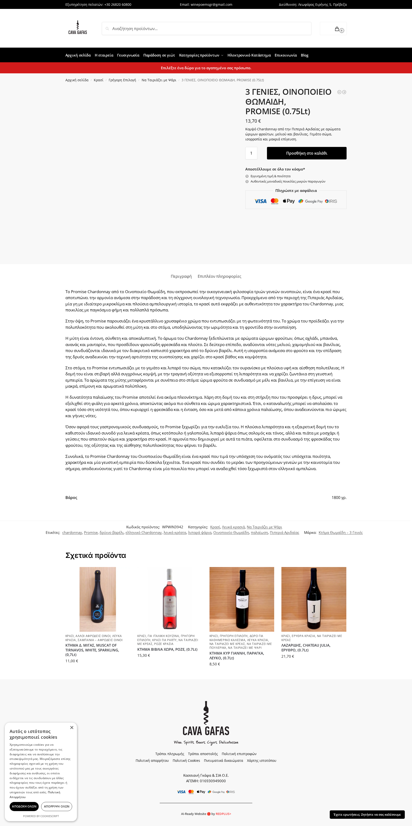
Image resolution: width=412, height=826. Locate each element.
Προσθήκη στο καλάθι (306, 153)
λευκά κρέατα (175, 532)
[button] (333, 28)
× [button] (71, 728)
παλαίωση (259, 532)
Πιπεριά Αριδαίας (284, 532)
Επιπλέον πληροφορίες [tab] (219, 276)
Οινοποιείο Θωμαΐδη (231, 532)
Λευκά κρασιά (233, 526)
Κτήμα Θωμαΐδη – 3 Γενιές (341, 532)
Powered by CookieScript (41, 816)
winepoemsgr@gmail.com (211, 4)
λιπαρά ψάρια (199, 532)
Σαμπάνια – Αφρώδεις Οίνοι (100, 640)
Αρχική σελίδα (77, 80)
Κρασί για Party (164, 640)
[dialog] (41, 772)
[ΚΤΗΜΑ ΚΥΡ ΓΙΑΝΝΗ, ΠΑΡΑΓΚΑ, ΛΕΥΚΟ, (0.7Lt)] (241, 599)
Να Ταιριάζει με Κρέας (227, 644)
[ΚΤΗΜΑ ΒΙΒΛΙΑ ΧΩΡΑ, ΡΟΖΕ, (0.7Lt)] (169, 599)
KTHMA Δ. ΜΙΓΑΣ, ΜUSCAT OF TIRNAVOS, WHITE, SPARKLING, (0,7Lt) (92, 650)
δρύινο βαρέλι (112, 532)
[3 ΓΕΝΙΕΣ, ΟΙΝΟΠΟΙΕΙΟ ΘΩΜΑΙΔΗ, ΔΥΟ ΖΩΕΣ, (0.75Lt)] (344, 92)
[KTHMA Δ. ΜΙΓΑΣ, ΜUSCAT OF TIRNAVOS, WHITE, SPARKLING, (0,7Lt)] (97, 599)
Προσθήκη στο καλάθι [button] (97, 671)
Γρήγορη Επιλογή (122, 80)
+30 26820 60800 (117, 4)
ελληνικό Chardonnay (144, 532)
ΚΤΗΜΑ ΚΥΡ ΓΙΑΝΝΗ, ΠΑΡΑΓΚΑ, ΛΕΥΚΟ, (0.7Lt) (236, 655)
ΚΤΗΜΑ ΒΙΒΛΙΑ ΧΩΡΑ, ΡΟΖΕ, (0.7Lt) (167, 649)
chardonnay (72, 532)
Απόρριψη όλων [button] (57, 806)
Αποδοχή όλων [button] (24, 806)
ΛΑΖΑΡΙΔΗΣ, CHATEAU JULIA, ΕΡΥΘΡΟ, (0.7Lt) (305, 647)
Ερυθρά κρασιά (303, 636)
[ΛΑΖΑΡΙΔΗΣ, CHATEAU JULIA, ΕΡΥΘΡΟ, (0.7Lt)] (313, 599)
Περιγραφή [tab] (181, 276)
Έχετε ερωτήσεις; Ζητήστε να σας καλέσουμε (367, 815)
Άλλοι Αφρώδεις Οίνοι (93, 636)
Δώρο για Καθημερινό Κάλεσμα (236, 638)
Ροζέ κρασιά (164, 644)
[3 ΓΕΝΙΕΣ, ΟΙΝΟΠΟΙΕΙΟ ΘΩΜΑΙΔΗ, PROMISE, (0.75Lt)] (339, 92)
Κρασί (98, 80)
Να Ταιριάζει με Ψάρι (159, 80)
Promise (91, 532)
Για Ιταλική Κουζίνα (163, 636)
